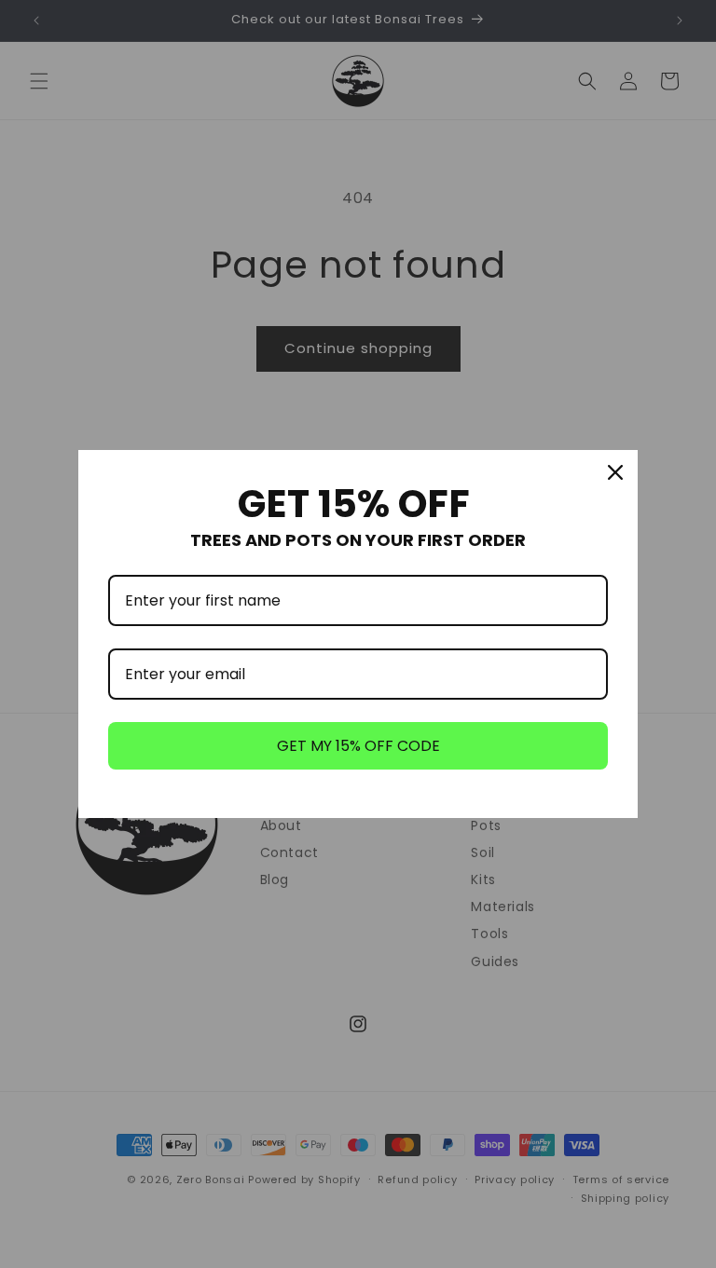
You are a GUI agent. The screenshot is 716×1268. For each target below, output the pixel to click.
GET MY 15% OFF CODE (358, 746)
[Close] (615, 472)
